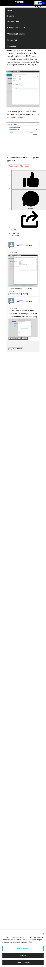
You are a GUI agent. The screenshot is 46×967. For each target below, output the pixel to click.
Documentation (13, 21)
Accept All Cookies (23, 962)
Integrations (11, 46)
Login (41, 3)
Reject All (23, 955)
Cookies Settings (23, 948)
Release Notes (12, 40)
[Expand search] (38, 3)
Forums (10, 16)
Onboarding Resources (16, 34)
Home (9, 10)
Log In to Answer (15, 349)
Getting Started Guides (16, 28)
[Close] (43, 933)
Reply (25, 294)
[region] (23, 948)
